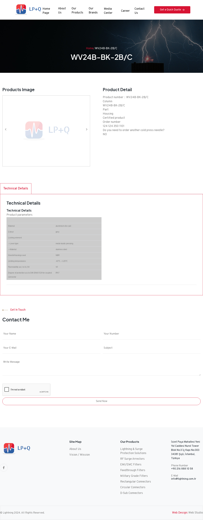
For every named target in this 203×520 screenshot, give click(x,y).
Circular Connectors (132, 487)
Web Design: (180, 513)
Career (125, 11)
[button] (88, 130)
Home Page (46, 11)
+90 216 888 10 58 (182, 468)
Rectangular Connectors (135, 482)
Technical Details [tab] (15, 189)
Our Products (77, 11)
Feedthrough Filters (132, 470)
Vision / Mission (79, 455)
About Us (62, 11)
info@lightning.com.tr (183, 479)
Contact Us (139, 11)
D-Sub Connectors (131, 493)
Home (90, 48)
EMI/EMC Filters (130, 465)
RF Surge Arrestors (132, 459)
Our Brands (93, 11)
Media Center (108, 11)
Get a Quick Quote (170, 9)
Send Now (101, 401)
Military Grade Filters (134, 476)
